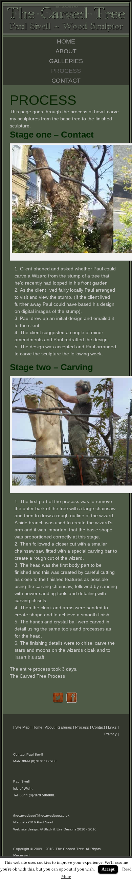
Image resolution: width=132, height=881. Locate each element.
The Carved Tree (66, 7)
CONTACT (66, 80)
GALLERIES (66, 61)
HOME (66, 41)
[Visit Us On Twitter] (59, 703)
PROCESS (66, 70)
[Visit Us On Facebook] (73, 703)
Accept (108, 869)
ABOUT (66, 51)
